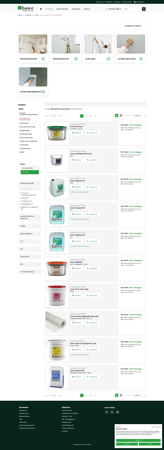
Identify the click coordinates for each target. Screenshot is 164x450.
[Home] (41, 9)
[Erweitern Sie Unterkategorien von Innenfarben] (40, 123)
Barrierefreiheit (24, 416)
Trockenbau (26, 201)
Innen (37, 15)
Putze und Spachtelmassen (28, 194)
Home (20, 15)
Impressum (23, 410)
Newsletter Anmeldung (70, 413)
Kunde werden (127, 2)
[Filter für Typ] (30, 241)
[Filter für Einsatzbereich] (30, 233)
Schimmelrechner (68, 428)
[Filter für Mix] (30, 264)
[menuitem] (49, 9)
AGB (20, 419)
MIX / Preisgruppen (68, 419)
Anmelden (117, 2)
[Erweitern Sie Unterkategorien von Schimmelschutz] (40, 134)
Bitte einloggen (135, 125)
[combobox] (134, 9)
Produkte (28, 15)
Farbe (24, 198)
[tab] (134, 26)
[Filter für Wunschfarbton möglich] (30, 217)
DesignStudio (66, 422)
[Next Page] (95, 116)
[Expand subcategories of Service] (90, 9)
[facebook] (107, 412)
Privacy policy (156, 427)
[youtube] (112, 412)
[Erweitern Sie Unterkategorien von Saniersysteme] (40, 148)
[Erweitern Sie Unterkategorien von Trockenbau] (40, 145)
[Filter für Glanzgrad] (30, 256)
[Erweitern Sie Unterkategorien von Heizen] (40, 152)
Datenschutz (23, 413)
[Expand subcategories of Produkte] (53, 9)
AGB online (23, 422)
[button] (76, 133)
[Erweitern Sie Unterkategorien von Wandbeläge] (40, 130)
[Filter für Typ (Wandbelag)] (30, 271)
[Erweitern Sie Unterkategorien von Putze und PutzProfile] (40, 127)
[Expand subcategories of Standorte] (80, 9)
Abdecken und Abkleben (29, 208)
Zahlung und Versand (26, 425)
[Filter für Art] (30, 249)
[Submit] (144, 9)
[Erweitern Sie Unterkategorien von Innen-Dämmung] (40, 137)
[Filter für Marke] (30, 226)
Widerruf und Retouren (27, 428)
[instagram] (118, 412)
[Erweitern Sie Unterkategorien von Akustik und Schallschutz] (40, 141)
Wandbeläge (26, 204)
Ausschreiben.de (68, 425)
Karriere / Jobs (67, 416)
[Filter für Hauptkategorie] (30, 183)
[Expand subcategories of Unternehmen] (68, 9)
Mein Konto (100, 2)
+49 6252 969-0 (114, 9)
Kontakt (64, 431)
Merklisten (108, 2)
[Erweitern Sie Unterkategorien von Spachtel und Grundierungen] (40, 118)
